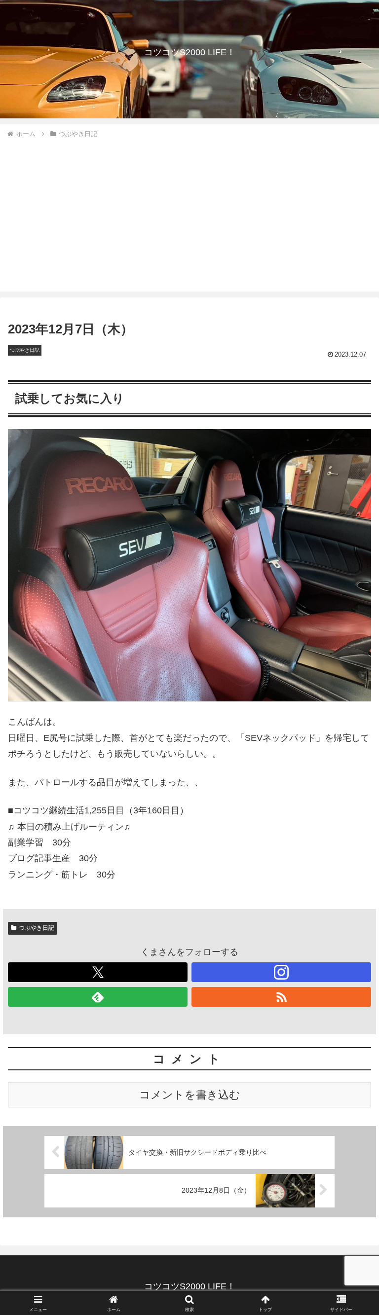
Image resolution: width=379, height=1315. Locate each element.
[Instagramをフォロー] (281, 972)
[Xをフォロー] (98, 972)
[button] (350, 1255)
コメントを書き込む (189, 1095)
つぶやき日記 (36, 927)
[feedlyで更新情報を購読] (98, 997)
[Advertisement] (189, 214)
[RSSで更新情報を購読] (281, 997)
